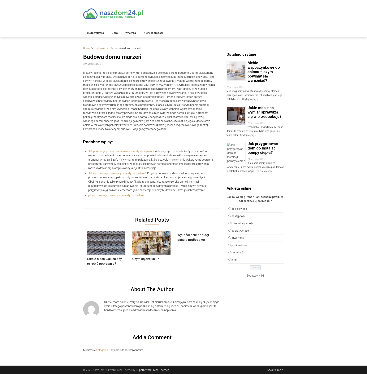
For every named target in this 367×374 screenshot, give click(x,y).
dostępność (238, 216)
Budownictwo (95, 32)
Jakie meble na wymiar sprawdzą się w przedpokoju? (265, 112)
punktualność (239, 245)
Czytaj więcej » (250, 99)
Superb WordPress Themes (152, 370)
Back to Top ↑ (275, 370)
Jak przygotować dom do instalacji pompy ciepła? (263, 148)
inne (234, 259)
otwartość (237, 237)
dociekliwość (239, 208)
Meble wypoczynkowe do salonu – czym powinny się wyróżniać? (264, 72)
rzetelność (237, 252)
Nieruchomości (153, 32)
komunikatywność (242, 223)
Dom (115, 32)
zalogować (102, 350)
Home (86, 48)
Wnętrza (130, 32)
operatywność (240, 230)
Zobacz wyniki (255, 275)
